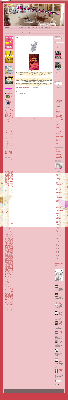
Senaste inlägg (18, 118)
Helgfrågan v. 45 (58, 207)
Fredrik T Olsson (7, 213)
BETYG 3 (11, 151)
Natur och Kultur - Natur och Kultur (58, 140)
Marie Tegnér (11, 263)
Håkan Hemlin (11, 220)
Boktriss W (58, 206)
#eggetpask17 (11, 137)
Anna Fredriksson (10, 170)
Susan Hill (8, 296)
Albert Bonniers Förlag (59, 146)
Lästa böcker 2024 (48, 27)
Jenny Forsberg (11, 229)
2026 (56, 172)
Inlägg (57, 82)
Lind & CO (57, 126)
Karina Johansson (10, 243)
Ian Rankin (10, 221)
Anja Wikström (11, 168)
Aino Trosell (10, 160)
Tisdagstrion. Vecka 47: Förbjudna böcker (59, 197)
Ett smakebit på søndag (60, 285)
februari (58, 235)
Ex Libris (12, 139)
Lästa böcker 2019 (25, 29)
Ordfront (57, 143)
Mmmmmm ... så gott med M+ (59, 263)
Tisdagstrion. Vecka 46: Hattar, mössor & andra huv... (59, 204)
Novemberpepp (58, 221)
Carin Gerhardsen (10, 185)
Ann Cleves (10, 169)
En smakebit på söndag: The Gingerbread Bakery (59, 101)
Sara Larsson (9, 289)
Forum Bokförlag (58, 138)
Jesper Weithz (11, 231)
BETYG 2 (9, 150)
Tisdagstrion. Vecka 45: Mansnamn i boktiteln (59, 211)
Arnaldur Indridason (7, 178)
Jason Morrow (34, 391)
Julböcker (57, 219)
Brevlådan (7, 138)
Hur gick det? (10, 119)
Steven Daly (10, 295)
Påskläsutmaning (7, 126)
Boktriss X (57, 198)
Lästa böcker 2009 (49, 30)
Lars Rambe (11, 251)
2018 (56, 244)
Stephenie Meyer (7, 295)
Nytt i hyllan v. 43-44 (59, 222)
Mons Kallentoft (8, 274)
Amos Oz (9, 163)
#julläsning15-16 (8, 133)
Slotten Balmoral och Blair (11, 95)
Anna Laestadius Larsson (9, 172)
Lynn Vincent (10, 258)
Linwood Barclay (9, 256)
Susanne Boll (11, 296)
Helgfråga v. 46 (58, 200)
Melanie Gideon (11, 270)
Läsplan (12, 121)
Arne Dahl (12, 178)
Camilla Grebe (7, 184)
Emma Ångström (9, 209)
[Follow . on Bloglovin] (59, 280)
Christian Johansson (10, 190)
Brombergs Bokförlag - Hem (59, 155)
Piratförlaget (57, 123)
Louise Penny (6, 258)
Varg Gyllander (7, 304)
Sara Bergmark (11, 287)
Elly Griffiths (9, 208)
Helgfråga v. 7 (61, 340)
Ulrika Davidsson (10, 303)
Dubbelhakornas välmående (8, 100)
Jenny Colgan (7, 228)
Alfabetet (7, 131)
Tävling (12, 135)
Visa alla (62, 119)
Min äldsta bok (11, 142)
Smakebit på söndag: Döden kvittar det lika (59, 117)
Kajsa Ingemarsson (10, 237)
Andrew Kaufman (7, 168)
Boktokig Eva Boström (59, 111)
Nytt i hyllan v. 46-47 (59, 192)
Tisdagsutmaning (8, 128)
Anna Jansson (10, 171)
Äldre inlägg (50, 118)
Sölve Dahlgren (9, 298)
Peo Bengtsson (7, 280)
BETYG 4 (7, 153)
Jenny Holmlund (7, 230)
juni (57, 230)
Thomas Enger (9, 299)
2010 (56, 255)
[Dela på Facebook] (36, 87)
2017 (56, 245)
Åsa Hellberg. (10, 309)
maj (57, 231)
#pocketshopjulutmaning (8, 130)
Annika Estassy (7, 176)
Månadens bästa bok (9, 129)
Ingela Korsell (9, 222)
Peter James (10, 280)
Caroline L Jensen (10, 187)
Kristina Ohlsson (8, 249)
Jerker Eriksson (7, 231)
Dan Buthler (10, 193)
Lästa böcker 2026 (13, 27)
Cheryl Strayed (9, 189)
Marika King (11, 264)
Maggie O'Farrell (10, 259)
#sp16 (12, 133)
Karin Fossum (10, 240)
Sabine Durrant (7, 287)
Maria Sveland (11, 262)
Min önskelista (25, 32)
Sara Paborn (9, 290)
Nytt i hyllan (56, 266)
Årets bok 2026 (8, 32)
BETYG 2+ (12, 150)
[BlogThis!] (34, 87)
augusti (58, 227)
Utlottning (11, 131)
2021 (56, 240)
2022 (56, 238)
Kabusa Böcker (58, 149)
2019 (56, 242)
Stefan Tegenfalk (10, 294)
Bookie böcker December (58, 186)
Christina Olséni (9, 192)
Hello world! (57, 127)
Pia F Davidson (10, 282)
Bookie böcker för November (58, 215)
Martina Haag (9, 268)
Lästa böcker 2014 (8, 30)
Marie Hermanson (7, 263)
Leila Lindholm (7, 253)
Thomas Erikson (10, 300)
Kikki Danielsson (9, 246)
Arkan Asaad (11, 177)
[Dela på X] (35, 87)
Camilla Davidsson (10, 183)
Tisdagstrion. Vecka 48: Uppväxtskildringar (59, 184)
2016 (56, 247)
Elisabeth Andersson (8, 206)
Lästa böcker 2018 (33, 29)
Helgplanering (7, 140)
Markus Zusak (9, 267)
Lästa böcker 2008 (57, 30)
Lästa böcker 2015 (58, 29)
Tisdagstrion (8, 113)
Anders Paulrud (11, 165)
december (58, 178)
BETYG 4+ (11, 153)
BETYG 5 (7, 155)
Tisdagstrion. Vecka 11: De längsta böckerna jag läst (60, 360)
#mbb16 (7, 134)
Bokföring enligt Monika (59, 115)
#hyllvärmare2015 (8, 139)
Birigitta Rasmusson (8, 182)
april (57, 232)
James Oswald (7, 225)
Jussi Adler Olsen (9, 236)
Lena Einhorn (6, 254)
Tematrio (11, 115)
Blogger (40, 391)
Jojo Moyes (9, 233)
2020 (56, 241)
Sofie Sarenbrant (9, 292)
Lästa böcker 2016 (49, 29)
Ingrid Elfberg (10, 223)
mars (57, 234)
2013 (56, 251)
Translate (61, 43)
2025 (56, 174)
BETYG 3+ (7, 152)
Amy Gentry (11, 163)
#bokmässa (11, 138)
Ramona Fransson (7, 283)
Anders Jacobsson (7, 164)
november (58, 179)
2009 (56, 256)
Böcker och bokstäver (22, 27)
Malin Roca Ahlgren (9, 260)
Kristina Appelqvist (9, 248)
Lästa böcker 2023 (39, 27)
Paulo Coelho (11, 279)
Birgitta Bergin (10, 181)
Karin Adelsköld (7, 238)
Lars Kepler (8, 251)
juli (57, 228)
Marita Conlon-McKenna (9, 266)
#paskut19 (7, 137)
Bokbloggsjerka (8, 118)
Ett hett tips (58, 191)
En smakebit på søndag (9, 117)
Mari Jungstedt (10, 261)
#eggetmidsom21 (7, 144)
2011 (56, 254)
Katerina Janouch (8, 245)
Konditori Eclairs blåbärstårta (11, 102)
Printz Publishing (58, 133)
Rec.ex (7, 109)
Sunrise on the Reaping (59, 108)
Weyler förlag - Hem (58, 151)
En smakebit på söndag (9, 125)
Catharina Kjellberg (8, 188)
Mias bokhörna (12, 6)
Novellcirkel (8, 135)
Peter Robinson (9, 281)
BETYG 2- (7, 151)
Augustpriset (11, 145)
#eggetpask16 (11, 134)
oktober (58, 224)
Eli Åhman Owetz (9, 200)
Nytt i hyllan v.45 (58, 208)
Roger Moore (9, 284)
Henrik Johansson (8, 219)
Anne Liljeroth (10, 173)
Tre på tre (8, 141)
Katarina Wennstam (9, 244)
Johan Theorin (10, 232)
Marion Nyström (7, 265)
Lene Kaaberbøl (10, 255)
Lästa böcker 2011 (32, 30)
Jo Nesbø (6, 232)
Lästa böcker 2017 (41, 29)
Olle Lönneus (9, 278)
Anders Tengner (7, 166)
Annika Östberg (11, 176)
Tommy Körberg (9, 301)
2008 (56, 258)
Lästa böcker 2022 (56, 27)
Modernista (57, 152)
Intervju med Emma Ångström (58, 124)
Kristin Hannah (11, 247)
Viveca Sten (8, 306)
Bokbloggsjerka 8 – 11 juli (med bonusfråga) (61, 371)
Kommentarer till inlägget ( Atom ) (25, 120)
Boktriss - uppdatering (59, 193)
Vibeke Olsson (11, 304)
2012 (56, 252)
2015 (56, 248)
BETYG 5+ (10, 155)
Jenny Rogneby (11, 230)
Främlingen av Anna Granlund (58, 113)
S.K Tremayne (11, 286)
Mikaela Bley (8, 273)
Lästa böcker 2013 (16, 30)
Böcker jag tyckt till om (16, 32)
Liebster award (7, 142)
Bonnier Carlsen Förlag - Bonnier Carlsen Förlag (59, 157)
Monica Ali (12, 273)
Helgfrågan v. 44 (58, 217)
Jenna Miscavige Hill (10, 227)
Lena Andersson (11, 253)
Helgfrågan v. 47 (58, 189)
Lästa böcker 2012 (24, 30)
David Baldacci (7, 196)
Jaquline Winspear (7, 226)
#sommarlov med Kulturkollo (9, 123)
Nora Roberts (10, 277)
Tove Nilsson (10, 302)
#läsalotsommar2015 (8, 136)
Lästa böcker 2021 (8, 29)
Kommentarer (58, 84)
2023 (56, 177)
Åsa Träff (9, 311)
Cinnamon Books (58, 99)
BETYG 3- (11, 152)
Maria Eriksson (7, 262)
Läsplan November (58, 218)
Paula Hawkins (8, 279)
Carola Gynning (7, 186)
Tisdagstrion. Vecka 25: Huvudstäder (60, 350)
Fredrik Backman (10, 212)
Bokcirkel (12, 125)
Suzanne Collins (7, 297)
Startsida (7, 27)
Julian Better (10, 235)
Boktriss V (57, 213)
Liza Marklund (10, 257)
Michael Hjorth (7, 271)
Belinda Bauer (9, 180)
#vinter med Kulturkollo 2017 (9, 127)
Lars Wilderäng (7, 252)
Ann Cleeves (6, 169)
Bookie (8, 122)
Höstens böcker (11, 141)
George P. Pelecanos (10, 214)
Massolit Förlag (58, 145)
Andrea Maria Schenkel (10, 167)
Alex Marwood (10, 161)
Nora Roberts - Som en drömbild (58, 265)
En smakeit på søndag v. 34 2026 (59, 105)
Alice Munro (9, 162)
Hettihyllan (7, 116)
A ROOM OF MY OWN (58, 103)
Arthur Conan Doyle (8, 179)
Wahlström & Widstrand (59, 136)
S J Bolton (8, 286)
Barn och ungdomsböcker (9, 111)
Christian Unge (8, 191)
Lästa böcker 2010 (40, 30)
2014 (56, 249)
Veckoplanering (7, 115)
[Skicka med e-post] (33, 87)
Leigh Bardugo (11, 252)
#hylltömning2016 (7, 145)
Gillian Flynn (7, 215)
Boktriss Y (57, 188)
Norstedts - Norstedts (59, 148)
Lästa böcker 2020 (16, 29)
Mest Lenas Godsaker (59, 108)
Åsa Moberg (10, 310)
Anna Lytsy (6, 173)
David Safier (9, 197)
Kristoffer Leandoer (9, 250)
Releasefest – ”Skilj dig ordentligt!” (59, 134)
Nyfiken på (19, 88)
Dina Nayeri (9, 198)
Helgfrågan (11, 109)
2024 (56, 175)
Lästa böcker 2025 (31, 27)
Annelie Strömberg (10, 175)
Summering (8, 121)
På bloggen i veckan (9, 132)
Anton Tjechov (7, 177)
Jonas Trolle (6, 235)
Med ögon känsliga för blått (9, 94)
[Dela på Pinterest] (37, 87)
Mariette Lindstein (7, 264)
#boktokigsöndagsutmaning (8, 143)
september (58, 225)
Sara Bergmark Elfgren (8, 288)
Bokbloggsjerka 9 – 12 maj (61, 303)
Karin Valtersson (9, 241)
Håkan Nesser (7, 221)
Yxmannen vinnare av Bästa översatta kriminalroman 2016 (58, 130)
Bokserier (31, 32)
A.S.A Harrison (7, 159)
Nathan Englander (8, 276)
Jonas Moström (10, 234)
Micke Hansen (9, 272)
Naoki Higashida (10, 275)
